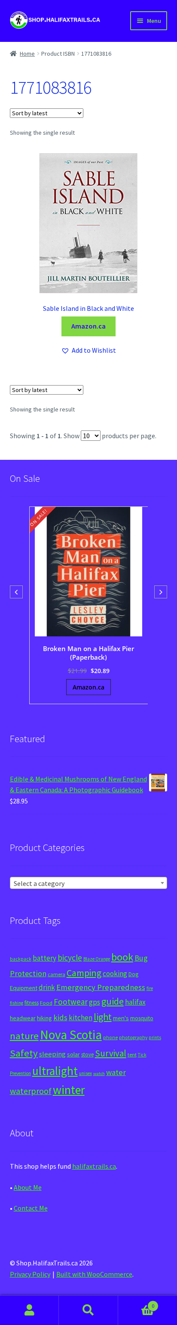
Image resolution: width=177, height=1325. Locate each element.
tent (132, 1054)
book (122, 957)
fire (149, 988)
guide (112, 1001)
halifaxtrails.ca (94, 1166)
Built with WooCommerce (94, 1274)
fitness (31, 1002)
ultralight (55, 1070)
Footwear (71, 1001)
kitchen (80, 1017)
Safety (24, 1053)
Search (88, 1310)
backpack (20, 959)
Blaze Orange (96, 959)
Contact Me (31, 1208)
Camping (84, 973)
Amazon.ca (88, 326)
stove (87, 1054)
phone (110, 1037)
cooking (115, 973)
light (103, 1017)
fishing (16, 1003)
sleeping (52, 1054)
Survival (110, 1053)
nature (24, 1036)
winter (69, 1089)
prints (155, 1037)
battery (44, 958)
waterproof (31, 1090)
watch (99, 1073)
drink (47, 987)
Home (27, 53)
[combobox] (89, 883)
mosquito (141, 1018)
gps (94, 1002)
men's (121, 1018)
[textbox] (88, 883)
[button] (88, 350)
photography (133, 1037)
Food (46, 1002)
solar (73, 1054)
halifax (135, 1002)
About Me (28, 1187)
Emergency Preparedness (100, 987)
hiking (44, 1018)
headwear (23, 1018)
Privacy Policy (30, 1274)
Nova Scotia (71, 1035)
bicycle (70, 957)
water (116, 1072)
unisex (85, 1073)
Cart (136, 1303)
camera (56, 974)
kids (60, 1017)
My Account (29, 1310)
